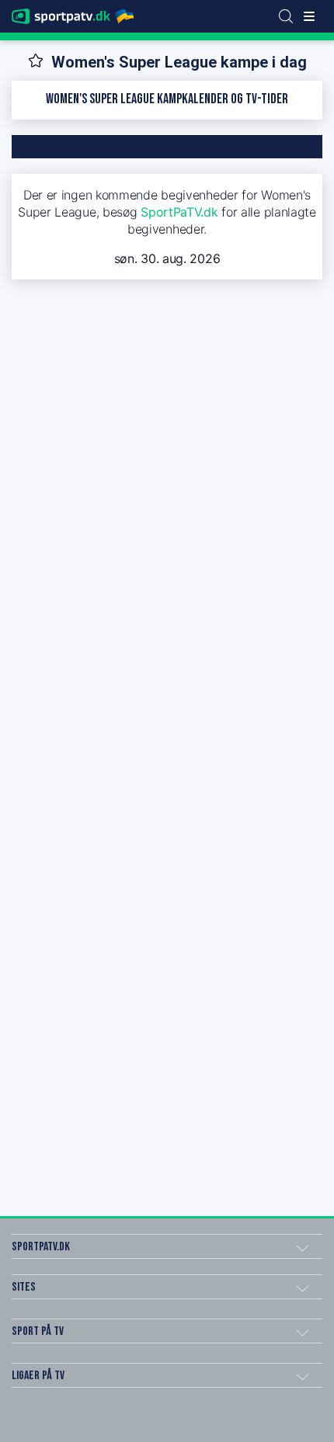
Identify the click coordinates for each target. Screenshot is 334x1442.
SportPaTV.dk (179, 212)
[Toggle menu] (309, 16)
